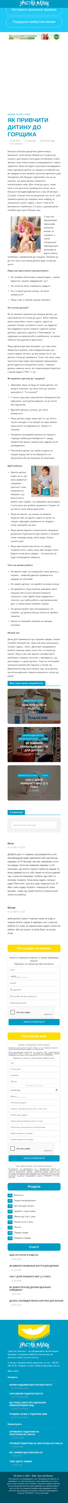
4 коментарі (17, 1456)
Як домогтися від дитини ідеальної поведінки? (30, 1288)
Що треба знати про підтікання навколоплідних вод (27, 1404)
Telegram (22, 1366)
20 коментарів (18, 1438)
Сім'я (45, 739)
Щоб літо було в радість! (34, 707)
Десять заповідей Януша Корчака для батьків (36, 1301)
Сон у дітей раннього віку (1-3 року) (34, 783)
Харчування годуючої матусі (26, 1394)
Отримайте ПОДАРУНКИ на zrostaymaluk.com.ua (24, 1433)
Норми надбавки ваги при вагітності (30, 1385)
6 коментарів (17, 1447)
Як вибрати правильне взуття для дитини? (34, 747)
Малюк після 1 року (19, 114)
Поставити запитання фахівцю (34, 9)
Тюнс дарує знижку (20, 1462)
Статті (45, 775)
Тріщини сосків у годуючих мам (28, 1414)
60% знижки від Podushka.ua (26, 1453)
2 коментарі (30, 141)
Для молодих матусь (33, 735)
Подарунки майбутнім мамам (34, 21)
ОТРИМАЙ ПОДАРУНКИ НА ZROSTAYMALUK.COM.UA (36, 1443)
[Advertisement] (34, 77)
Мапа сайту (13, 1371)
